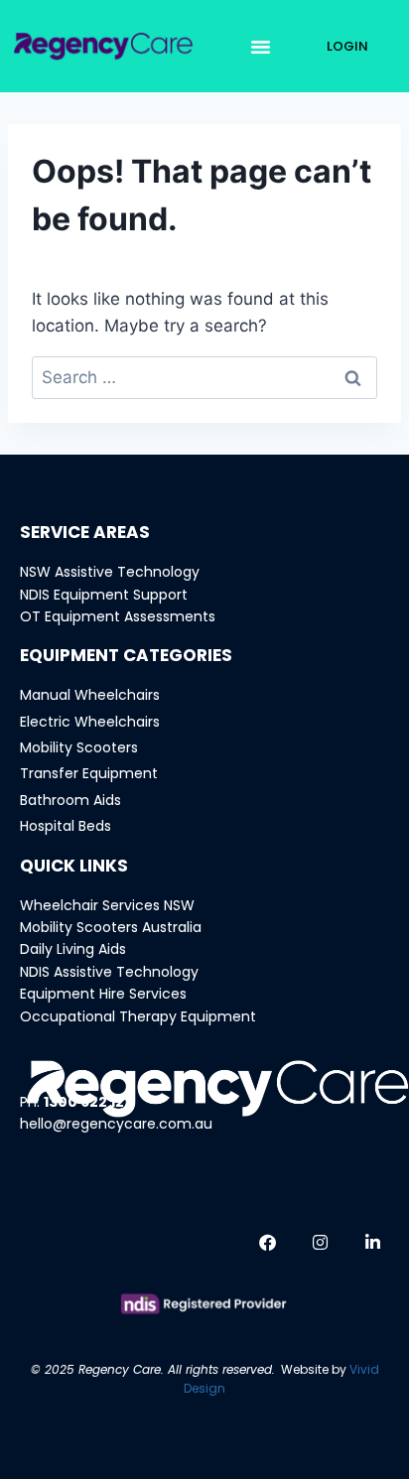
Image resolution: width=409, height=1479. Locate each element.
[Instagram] (320, 1243)
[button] (261, 47)
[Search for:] (204, 377)
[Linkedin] (372, 1243)
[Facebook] (267, 1243)
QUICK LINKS (74, 865)
